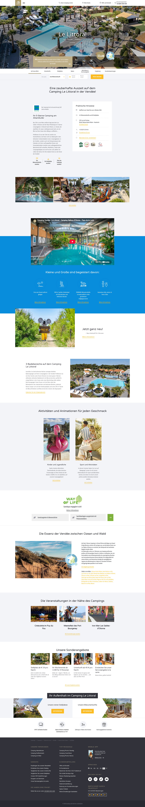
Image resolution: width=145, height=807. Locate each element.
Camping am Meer (36, 756)
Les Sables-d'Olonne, (110, 573)
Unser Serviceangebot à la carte (40, 781)
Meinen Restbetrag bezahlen (67, 776)
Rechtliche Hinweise (65, 781)
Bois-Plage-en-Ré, (98, 579)
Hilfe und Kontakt (64, 765)
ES (97, 768)
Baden (72, 71)
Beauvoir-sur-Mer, (85, 583)
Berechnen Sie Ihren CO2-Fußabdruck (70, 771)
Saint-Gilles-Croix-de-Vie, (87, 579)
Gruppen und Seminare (37, 778)
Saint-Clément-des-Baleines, (98, 573)
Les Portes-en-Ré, (85, 573)
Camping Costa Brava (65, 753)
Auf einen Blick (35, 71)
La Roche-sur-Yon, (94, 575)
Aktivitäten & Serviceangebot (85, 71)
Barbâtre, (111, 579)
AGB (60, 778)
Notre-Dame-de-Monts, (98, 577)
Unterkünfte (47, 71)
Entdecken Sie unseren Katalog (39, 768)
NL (91, 768)
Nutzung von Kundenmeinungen (68, 786)
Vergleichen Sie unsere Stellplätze (40, 773)
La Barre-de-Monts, (103, 581)
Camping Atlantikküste (37, 750)
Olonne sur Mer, (85, 575)
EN (94, 768)
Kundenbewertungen (110, 71)
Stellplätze (60, 71)
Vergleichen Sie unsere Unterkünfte (41, 771)
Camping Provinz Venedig (66, 750)
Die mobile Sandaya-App (66, 773)
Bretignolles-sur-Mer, (86, 581)
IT (106, 768)
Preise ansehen (97, 77)
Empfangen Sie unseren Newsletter (41, 765)
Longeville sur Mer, (103, 575)
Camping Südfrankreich (37, 753)
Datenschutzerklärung (65, 784)
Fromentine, (95, 581)
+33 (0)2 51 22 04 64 (83, 129)
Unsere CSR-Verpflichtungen (39, 776)
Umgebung (97, 71)
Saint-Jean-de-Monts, (86, 577)
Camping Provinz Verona (66, 756)
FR (100, 768)
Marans (92, 583)
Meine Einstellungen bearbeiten (68, 791)
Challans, (110, 581)
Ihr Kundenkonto (64, 768)
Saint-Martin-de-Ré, (108, 571)
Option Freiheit (63, 789)
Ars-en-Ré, (106, 579)
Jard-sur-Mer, (107, 577)
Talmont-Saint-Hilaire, (97, 571)
